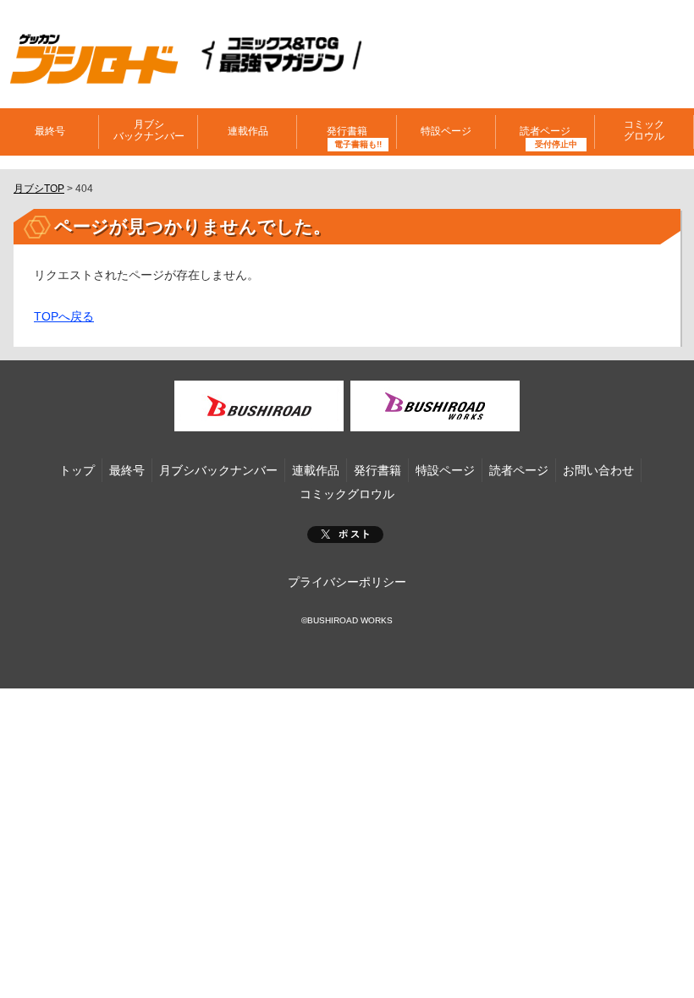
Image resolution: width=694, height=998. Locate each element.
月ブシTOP (39, 189)
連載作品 (248, 131)
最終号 (50, 131)
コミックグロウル (644, 130)
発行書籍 (347, 131)
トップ (77, 470)
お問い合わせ (598, 470)
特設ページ (446, 131)
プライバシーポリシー (347, 582)
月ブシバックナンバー (149, 130)
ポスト (345, 534)
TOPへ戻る (64, 316)
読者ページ (518, 470)
